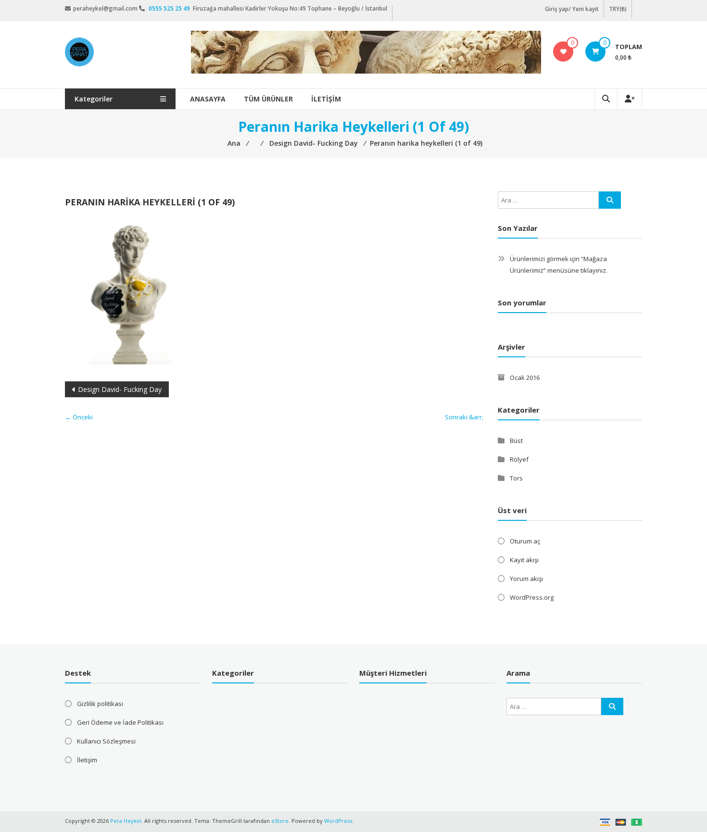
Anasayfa (208, 98)
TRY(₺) (618, 9)
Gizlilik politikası (100, 703)
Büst (516, 440)
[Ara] (610, 200)
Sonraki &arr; (464, 417)
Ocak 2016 (525, 377)
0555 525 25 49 (170, 8)
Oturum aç (525, 541)
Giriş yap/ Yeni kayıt (572, 9)
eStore (280, 820)
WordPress (338, 820)
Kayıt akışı (524, 559)
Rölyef (519, 459)
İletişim (326, 98)
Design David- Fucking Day (120, 389)
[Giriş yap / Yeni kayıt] (630, 98)
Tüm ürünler (268, 98)
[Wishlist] (563, 51)
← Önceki (79, 417)
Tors (516, 478)
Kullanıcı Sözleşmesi (106, 741)
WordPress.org (532, 597)
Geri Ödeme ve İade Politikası (120, 722)
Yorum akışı (526, 578)
